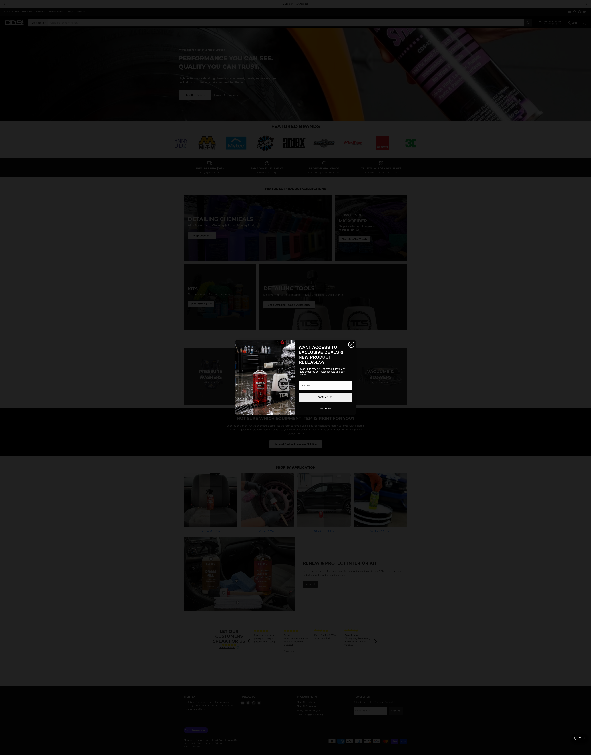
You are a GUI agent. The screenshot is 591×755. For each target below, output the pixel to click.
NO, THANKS (325, 408)
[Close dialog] (351, 344)
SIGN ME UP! (325, 397)
